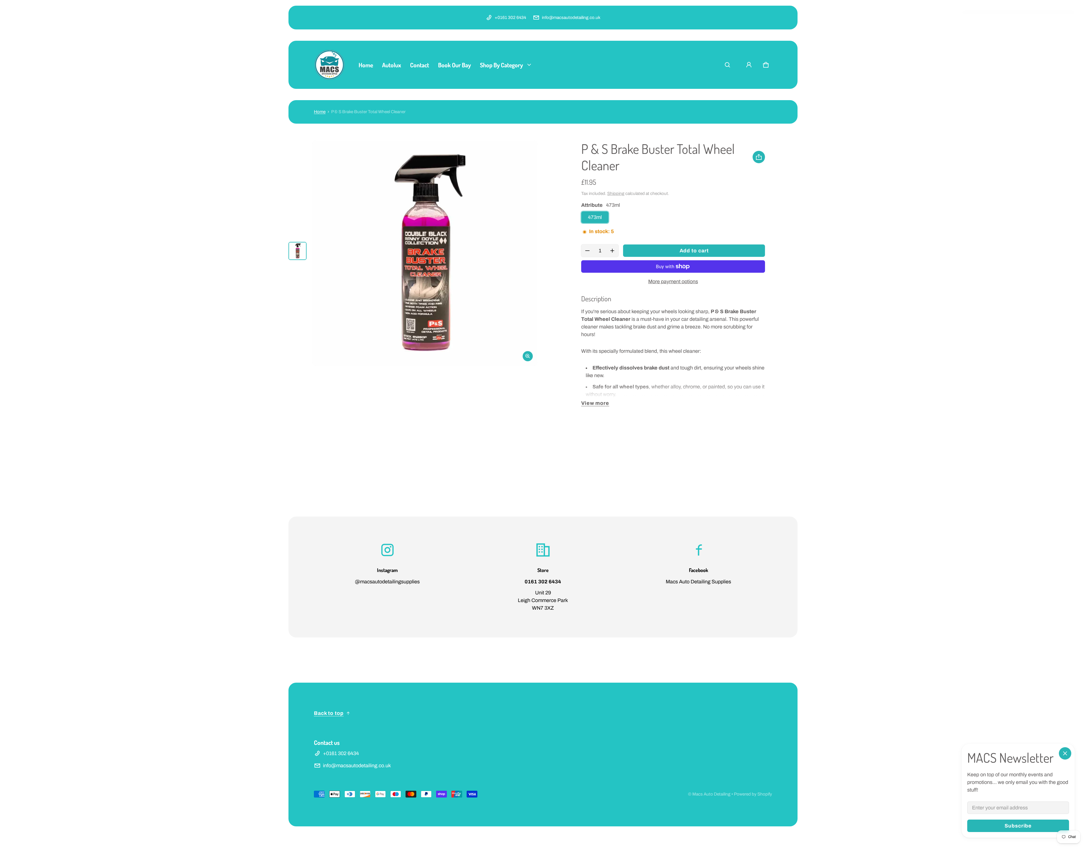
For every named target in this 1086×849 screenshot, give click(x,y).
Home (320, 111)
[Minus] (587, 250)
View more (595, 403)
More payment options (673, 281)
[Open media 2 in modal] (424, 253)
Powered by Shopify (753, 794)
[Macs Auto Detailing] (329, 64)
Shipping (615, 193)
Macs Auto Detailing (711, 794)
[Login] (749, 65)
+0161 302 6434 (510, 17)
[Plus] (612, 250)
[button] (727, 65)
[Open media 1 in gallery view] (297, 251)
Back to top (329, 713)
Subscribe (1018, 826)
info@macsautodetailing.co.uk (571, 17)
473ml (595, 217)
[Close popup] (1065, 753)
